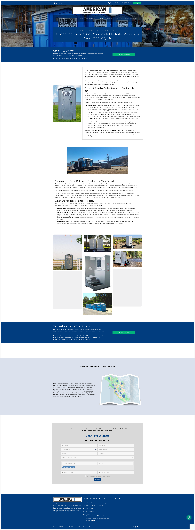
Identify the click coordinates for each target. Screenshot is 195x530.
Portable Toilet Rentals (106, 88)
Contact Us (133, 18)
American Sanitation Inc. (70, 526)
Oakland (83, 394)
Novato (69, 393)
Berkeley (56, 394)
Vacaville (81, 393)
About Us (117, 18)
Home (60, 18)
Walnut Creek (76, 394)
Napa (85, 391)
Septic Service (67, 18)
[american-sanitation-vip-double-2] (127, 259)
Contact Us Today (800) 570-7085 (120, 3)
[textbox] (96, 457)
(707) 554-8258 (90, 511)
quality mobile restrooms (106, 184)
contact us (84, 58)
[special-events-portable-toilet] (97, 304)
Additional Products (106, 18)
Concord (61, 394)
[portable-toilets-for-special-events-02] (67, 252)
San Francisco (91, 394)
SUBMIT (97, 479)
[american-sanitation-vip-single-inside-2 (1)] (67, 290)
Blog (90, 526)
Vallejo (87, 393)
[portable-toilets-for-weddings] (97, 244)
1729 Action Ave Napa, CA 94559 (94, 505)
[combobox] (97, 457)
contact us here (90, 520)
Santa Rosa (56, 393)
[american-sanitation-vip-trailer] (127, 242)
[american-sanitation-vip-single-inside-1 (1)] (127, 288)
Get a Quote (137, 3)
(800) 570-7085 (125, 54)
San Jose (63, 396)
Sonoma (89, 391)
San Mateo (56, 396)
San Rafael (75, 393)
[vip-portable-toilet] (97, 272)
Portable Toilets (78, 18)
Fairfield (91, 393)
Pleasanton (68, 394)
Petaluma (64, 393)
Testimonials (125, 18)
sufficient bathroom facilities (95, 331)
